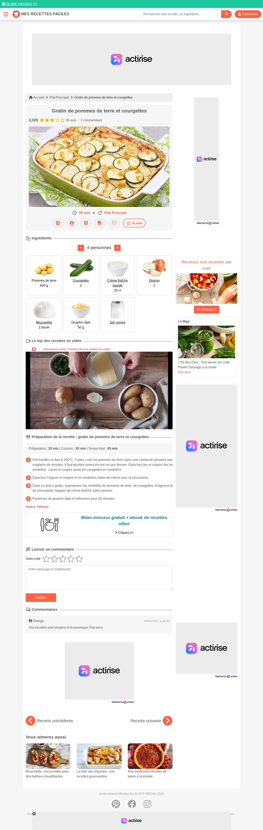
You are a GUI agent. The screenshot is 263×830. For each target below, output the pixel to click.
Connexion (249, 14)
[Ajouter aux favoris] (114, 223)
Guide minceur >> (22, 4)
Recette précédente (55, 721)
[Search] (226, 14)
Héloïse (43, 507)
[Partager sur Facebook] (71, 223)
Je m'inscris (206, 309)
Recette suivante (146, 721)
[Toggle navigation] (6, 14)
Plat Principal (59, 97)
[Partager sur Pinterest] (86, 223)
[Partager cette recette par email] (58, 223)
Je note (137, 223)
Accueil (38, 97)
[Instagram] (147, 806)
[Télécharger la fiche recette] (100, 223)
